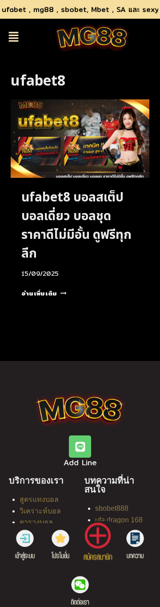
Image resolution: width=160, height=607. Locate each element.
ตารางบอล (36, 522)
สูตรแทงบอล (39, 499)
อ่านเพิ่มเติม (44, 293)
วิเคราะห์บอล (40, 511)
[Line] (80, 446)
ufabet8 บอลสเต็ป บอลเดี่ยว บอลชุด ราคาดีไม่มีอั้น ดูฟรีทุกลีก (76, 225)
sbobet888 (111, 508)
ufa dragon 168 (119, 520)
